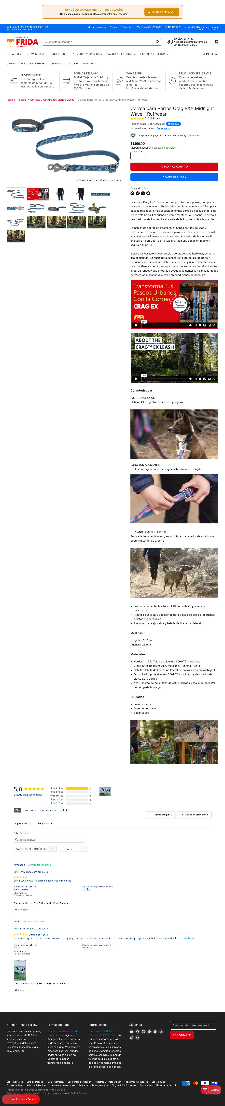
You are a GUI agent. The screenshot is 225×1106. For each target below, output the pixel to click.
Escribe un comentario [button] (196, 814)
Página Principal (17, 99)
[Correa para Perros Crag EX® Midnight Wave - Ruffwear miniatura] (16, 194)
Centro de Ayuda (97, 27)
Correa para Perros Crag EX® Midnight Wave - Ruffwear (41, 903)
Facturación (146, 1085)
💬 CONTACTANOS (208, 29)
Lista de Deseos (35, 1081)
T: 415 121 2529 (173, 27)
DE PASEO (13, 54)
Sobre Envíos (158, 1081)
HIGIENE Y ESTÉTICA (153, 54)
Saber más (194, 135)
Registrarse (182, 1035)
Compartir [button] (23, 909)
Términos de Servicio (166, 1085)
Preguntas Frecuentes (121, 27)
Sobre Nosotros (15, 1081)
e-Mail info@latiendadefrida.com (201, 27)
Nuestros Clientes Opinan (108, 1081)
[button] (210, 1089)
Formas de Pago (15, 1085)
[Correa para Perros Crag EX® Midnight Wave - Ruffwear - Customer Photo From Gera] (105, 791)
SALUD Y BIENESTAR (120, 54)
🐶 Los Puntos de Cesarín (20, 29)
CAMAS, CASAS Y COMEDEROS (26, 63)
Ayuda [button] (215, 1090)
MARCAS (88, 63)
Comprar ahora (174, 177)
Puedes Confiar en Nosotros (93, 1085)
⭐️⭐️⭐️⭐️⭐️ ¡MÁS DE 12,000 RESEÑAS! (27, 27)
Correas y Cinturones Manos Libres (52, 99)
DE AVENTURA (36, 54)
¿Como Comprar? (55, 1081)
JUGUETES (59, 54)
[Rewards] (21, 1099)
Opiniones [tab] (21, 823)
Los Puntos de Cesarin (79, 1081)
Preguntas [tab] (43, 823)
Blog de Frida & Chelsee (124, 1085)
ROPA (56, 63)
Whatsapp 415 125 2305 (149, 27)
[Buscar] (157, 42)
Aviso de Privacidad (36, 1085)
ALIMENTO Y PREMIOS (86, 54)
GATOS (71, 63)
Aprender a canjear (161, 11)
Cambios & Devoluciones (62, 1085)
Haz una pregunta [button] (162, 814)
